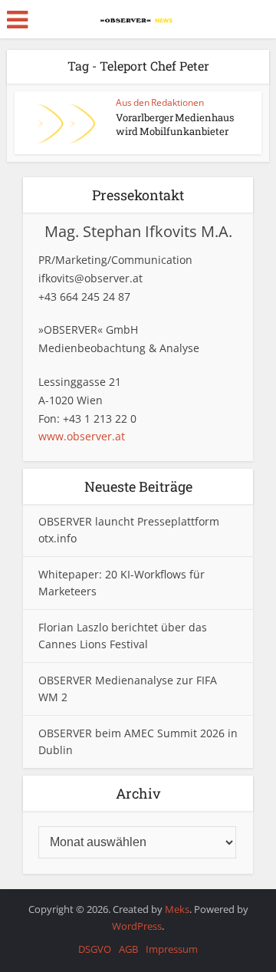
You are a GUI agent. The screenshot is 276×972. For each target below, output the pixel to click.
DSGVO (94, 949)
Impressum (172, 949)
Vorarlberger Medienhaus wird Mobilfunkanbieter (175, 124)
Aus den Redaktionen (160, 102)
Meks (177, 909)
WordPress (137, 926)
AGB (128, 949)
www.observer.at (81, 436)
